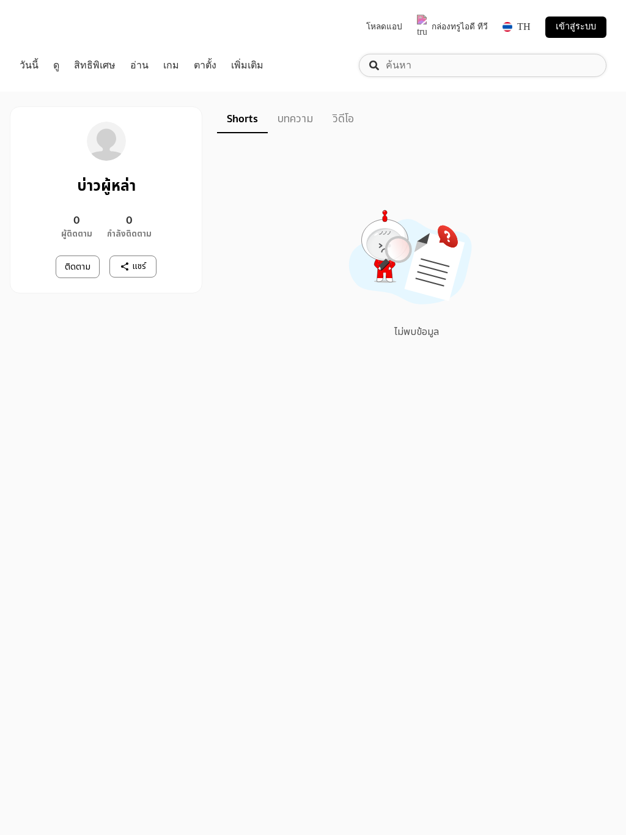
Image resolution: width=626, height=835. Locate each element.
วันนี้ (29, 65)
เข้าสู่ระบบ (576, 26)
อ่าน (139, 65)
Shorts (242, 119)
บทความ (295, 119)
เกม (171, 65)
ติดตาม (77, 266)
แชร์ (139, 266)
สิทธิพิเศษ (95, 65)
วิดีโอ (343, 119)
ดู (56, 65)
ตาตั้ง (205, 65)
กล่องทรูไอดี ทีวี (460, 26)
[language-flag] (507, 27)
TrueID (56, 27)
